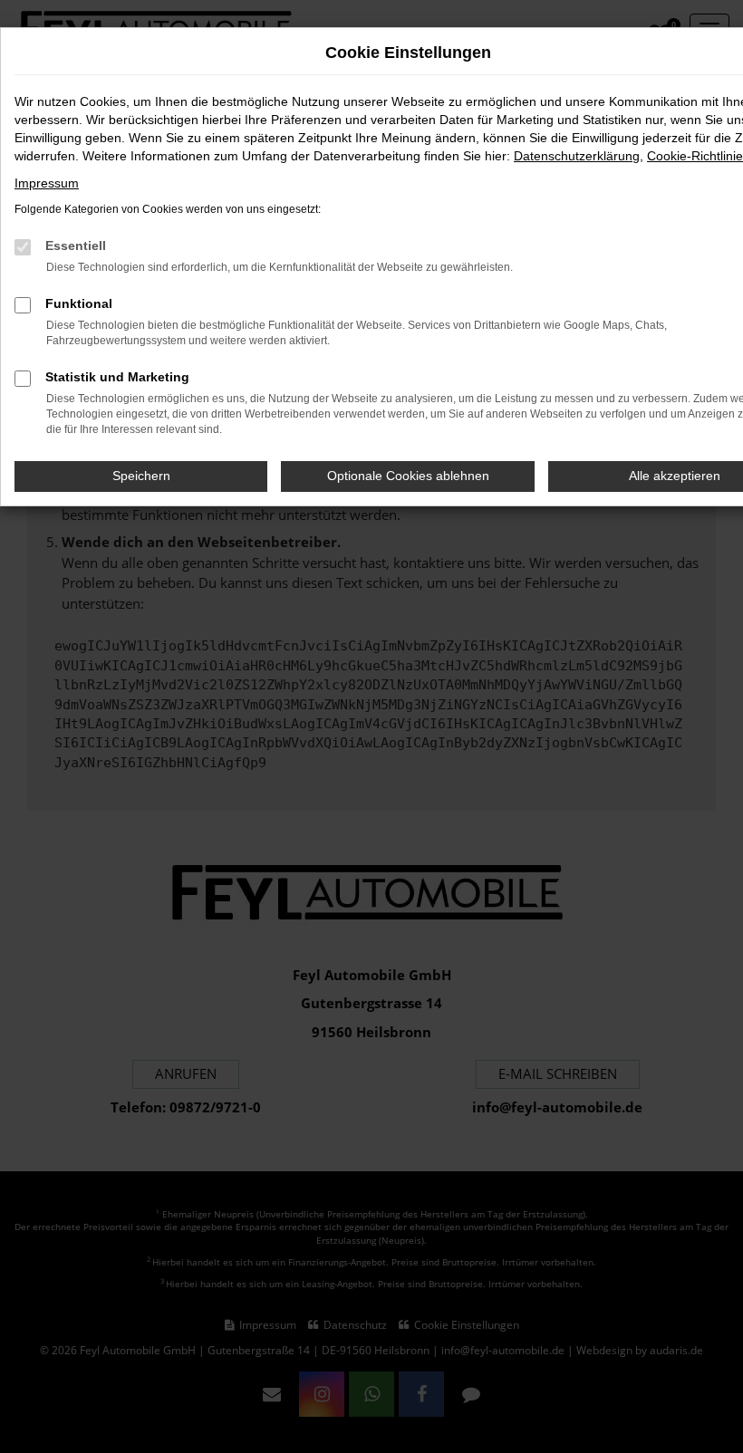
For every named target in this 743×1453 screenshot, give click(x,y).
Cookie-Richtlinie (695, 156)
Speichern (141, 475)
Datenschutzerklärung (577, 156)
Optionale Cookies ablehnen (408, 475)
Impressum (46, 183)
